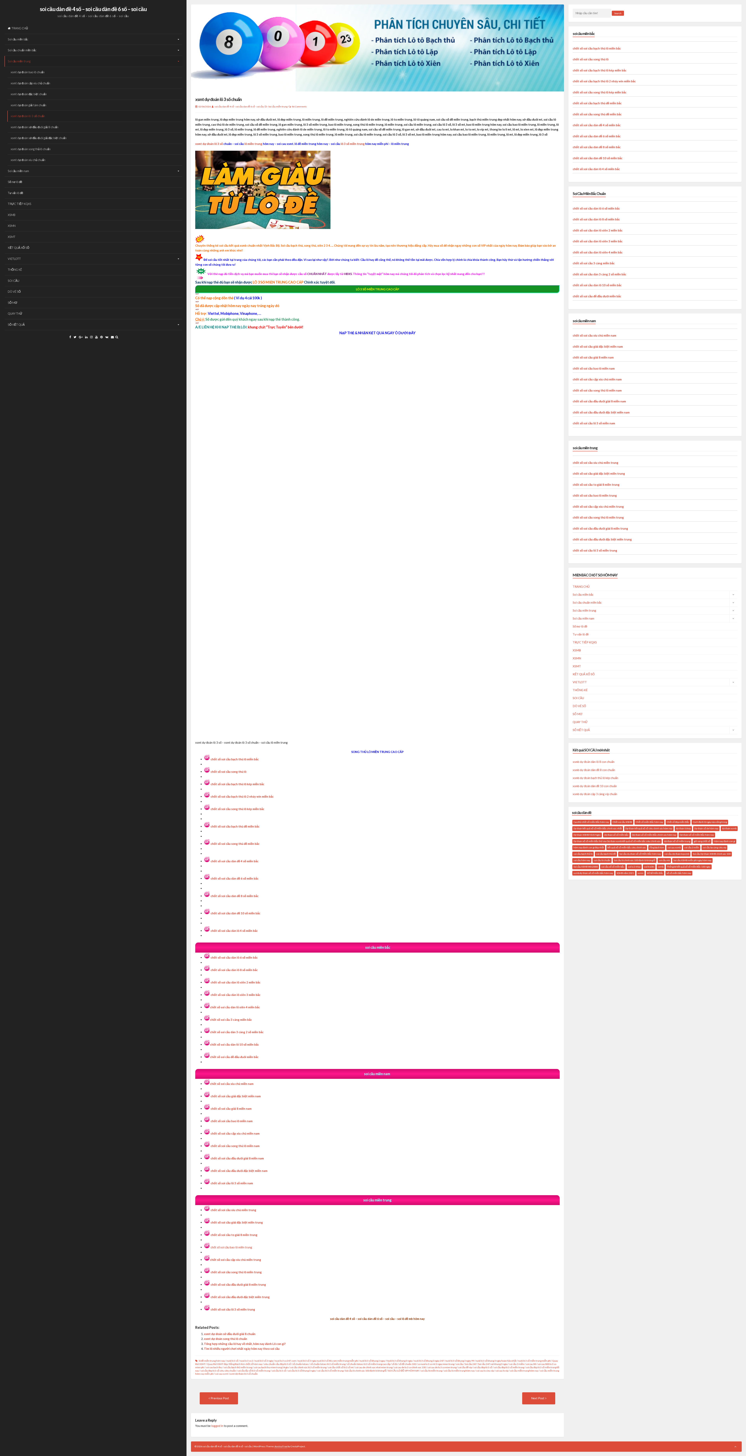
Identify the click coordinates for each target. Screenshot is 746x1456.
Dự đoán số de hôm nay (706, 828)
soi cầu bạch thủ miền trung (238, 1367)
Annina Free (281, 1446)
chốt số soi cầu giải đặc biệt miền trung (237, 1222)
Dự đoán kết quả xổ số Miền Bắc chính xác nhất (597, 828)
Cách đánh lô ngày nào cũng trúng (710, 822)
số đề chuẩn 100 (407, 1364)
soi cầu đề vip (465, 1367)
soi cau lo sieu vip (485, 1370)
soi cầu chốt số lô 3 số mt (341, 1367)
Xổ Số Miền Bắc (655, 873)
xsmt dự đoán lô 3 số (209, 143)
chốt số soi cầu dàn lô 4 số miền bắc (596, 169)
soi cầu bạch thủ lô (583, 853)
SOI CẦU (13, 280)
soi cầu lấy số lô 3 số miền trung (253, 1370)
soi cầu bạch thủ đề (606, 853)
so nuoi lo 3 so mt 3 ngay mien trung (435, 1364)
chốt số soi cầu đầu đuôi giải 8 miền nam (599, 401)
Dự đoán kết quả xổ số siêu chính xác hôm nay (648, 828)
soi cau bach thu (214, 1367)
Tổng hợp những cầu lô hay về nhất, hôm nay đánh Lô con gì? (245, 1343)
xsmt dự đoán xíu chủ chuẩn (28, 160)
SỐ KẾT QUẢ (16, 324)
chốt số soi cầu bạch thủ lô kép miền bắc (237, 784)
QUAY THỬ (15, 313)
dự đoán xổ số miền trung (677, 841)
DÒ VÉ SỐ (14, 291)
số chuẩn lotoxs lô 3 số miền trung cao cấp (368, 1364)
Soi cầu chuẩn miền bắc (22, 50)
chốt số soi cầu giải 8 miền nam (231, 1108)
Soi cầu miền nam (18, 171)
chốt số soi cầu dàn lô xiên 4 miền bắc (235, 1007)
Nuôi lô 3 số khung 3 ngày (399, 1360)
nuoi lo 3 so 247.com (285, 1360)
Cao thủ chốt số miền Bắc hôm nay (591, 822)
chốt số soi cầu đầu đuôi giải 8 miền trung (600, 528)
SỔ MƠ (12, 302)
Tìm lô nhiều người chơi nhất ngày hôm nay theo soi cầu (242, 1348)
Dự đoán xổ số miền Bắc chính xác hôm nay (654, 834)
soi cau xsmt (221, 1373)
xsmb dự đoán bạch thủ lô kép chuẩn (595, 778)
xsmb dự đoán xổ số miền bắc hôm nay (593, 873)
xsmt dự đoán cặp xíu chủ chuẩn (30, 83)
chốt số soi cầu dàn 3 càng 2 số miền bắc (599, 274)
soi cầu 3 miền (516, 1364)
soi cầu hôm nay (581, 860)
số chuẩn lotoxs (300, 1364)
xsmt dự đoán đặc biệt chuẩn (29, 94)
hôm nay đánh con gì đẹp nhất (588, 847)
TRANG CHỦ (19, 28)
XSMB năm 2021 (625, 873)
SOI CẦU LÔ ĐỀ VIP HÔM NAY (403, 1370)
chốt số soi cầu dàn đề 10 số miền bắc (597, 158)
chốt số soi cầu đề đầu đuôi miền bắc (234, 1057)
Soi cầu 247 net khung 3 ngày (493, 1364)
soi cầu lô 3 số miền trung (330, 1370)
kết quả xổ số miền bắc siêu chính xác (626, 847)
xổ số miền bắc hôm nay (679, 873)
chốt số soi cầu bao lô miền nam (594, 368)
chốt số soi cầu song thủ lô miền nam (235, 1146)
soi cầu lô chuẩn (602, 860)
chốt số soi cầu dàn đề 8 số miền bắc (597, 147)
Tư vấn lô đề (15, 193)
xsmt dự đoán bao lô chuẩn (27, 72)
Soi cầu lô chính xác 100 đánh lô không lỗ (365, 1370)
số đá (394, 1364)
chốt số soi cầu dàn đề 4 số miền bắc (597, 125)
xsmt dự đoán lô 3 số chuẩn (28, 116)
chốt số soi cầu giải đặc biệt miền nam (236, 1096)
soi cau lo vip (501, 1370)
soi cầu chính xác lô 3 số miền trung (308, 1367)
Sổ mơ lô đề (15, 182)
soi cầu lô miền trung (431, 1370)
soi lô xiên (649, 866)
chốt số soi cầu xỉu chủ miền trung (233, 1210)
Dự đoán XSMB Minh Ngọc (587, 834)
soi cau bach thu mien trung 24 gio (271, 1367)
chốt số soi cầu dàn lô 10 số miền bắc (234, 1044)
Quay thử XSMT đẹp (217, 1364)
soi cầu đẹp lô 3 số (482, 1367)
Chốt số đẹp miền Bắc (678, 822)
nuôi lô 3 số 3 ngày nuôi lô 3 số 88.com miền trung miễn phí (328, 1360)
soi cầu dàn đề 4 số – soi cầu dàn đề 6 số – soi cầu (93, 9)
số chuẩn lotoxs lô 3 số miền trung (327, 1364)
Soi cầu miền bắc (18, 39)
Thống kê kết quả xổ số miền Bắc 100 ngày (688, 866)
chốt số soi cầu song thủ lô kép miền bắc (600, 92)
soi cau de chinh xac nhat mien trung (373, 1367)
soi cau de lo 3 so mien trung (442, 1367)
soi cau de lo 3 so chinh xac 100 (410, 1367)
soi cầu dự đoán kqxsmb (676, 853)
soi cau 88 (531, 1364)
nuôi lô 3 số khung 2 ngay (372, 1360)
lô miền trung (253, 143)
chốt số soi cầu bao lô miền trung (231, 1247)
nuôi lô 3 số (232, 1360)
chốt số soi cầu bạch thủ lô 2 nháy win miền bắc (242, 796)
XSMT (11, 236)
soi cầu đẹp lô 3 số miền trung (509, 1367)
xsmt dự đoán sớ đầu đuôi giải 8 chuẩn (34, 127)
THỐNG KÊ (15, 269)
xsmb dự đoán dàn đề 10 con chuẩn (595, 786)
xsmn (640, 873)
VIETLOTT (14, 258)
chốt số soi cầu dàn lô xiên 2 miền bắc (236, 982)
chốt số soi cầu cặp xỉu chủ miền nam (597, 379)
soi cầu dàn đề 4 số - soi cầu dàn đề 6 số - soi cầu (239, 106)
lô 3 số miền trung (353, 143)
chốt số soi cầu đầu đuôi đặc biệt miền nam (601, 412)
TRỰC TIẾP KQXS (19, 203)
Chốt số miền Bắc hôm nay (649, 822)
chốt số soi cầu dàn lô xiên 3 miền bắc (598, 241)
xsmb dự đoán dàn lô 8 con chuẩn (593, 761)
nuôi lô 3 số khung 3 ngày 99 (459, 1360)
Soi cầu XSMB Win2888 (585, 866)
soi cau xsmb (674, 847)
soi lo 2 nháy (634, 866)
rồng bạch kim (656, 847)
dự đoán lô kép (683, 828)
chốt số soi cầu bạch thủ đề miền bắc (597, 103)
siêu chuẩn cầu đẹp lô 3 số (277, 1364)
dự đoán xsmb (729, 828)
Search (617, 13)
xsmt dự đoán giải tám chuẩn (28, 105)
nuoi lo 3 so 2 (246, 1360)
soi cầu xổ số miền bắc (612, 866)
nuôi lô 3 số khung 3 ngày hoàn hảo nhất (496, 1360)
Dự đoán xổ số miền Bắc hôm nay (697, 834)
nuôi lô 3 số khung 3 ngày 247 (429, 1360)
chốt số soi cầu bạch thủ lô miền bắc (235, 759)
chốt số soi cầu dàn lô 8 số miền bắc (234, 970)
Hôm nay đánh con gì (724, 841)
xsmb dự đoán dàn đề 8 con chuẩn (594, 770)
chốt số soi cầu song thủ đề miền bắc (597, 114)
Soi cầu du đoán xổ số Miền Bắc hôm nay (640, 853)
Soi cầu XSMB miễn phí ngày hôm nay (692, 860)
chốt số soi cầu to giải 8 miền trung (596, 484)
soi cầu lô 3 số (279, 1370)
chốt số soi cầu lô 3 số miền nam (232, 1183)
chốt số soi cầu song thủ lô (228, 771)
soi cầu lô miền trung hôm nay (459, 1370)
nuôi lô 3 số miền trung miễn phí (534, 1360)
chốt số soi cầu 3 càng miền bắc (231, 1019)
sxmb (660, 866)
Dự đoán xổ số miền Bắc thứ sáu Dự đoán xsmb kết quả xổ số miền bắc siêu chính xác (617, 841)
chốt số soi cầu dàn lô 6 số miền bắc (234, 957)
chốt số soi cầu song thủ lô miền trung (236, 1272)
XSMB (11, 215)
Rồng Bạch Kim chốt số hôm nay (245, 1364)
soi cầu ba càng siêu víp (714, 847)
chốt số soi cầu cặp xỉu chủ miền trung (235, 1259)
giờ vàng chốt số (702, 841)
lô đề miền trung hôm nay (212, 1360)
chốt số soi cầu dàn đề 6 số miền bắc (597, 136)
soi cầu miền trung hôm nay (524, 1370)
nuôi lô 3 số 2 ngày (264, 1360)
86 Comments (299, 106)
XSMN (12, 225)
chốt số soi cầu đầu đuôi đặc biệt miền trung (240, 1297)
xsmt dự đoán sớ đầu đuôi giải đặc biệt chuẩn (38, 138)
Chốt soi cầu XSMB (622, 822)
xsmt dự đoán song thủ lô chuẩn (31, 149)
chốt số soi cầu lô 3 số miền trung (595, 550)
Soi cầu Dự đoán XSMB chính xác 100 (712, 853)
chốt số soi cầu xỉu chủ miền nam (232, 1083)
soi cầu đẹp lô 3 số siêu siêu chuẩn (218, 1370)
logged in (217, 1425)
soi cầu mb (664, 860)
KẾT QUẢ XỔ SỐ (18, 247)
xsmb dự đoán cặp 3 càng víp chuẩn (595, 794)
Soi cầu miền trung (19, 61)
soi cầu (459, 1364)
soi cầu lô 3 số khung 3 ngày (302, 1370)
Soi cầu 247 (471, 1364)
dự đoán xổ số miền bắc (616, 834)
